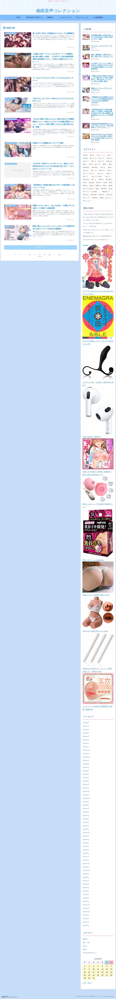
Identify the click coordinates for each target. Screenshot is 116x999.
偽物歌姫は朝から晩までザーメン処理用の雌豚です (97, 236)
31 (94, 978)
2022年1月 (86, 901)
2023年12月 (86, 832)
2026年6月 (86, 729)
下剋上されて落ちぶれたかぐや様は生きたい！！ (97, 239)
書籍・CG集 (86, 942)
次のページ (40, 247)
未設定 (85, 946)
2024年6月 (86, 812)
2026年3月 (86, 740)
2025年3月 (86, 781)
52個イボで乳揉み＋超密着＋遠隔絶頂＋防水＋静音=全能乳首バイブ (97, 473)
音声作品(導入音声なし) (89, 953)
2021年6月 (86, 925)
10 (49, 255)
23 (89, 975)
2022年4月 (86, 891)
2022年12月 (86, 863)
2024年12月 (86, 791)
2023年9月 (86, 839)
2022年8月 (86, 877)
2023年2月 (86, 856)
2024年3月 (86, 822)
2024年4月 (86, 819)
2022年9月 (86, 874)
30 (89, 978)
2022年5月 (86, 887)
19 (59, 255)
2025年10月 (86, 757)
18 (98, 972)
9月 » (90, 983)
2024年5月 (86, 815)
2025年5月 (86, 774)
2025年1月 (86, 788)
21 (111, 972)
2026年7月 (86, 726)
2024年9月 (86, 801)
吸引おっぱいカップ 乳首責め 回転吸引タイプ (97, 505)
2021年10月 (86, 911)
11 (98, 969)
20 (107, 972)
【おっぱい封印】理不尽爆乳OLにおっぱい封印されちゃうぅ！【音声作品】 (97, 225)
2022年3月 (86, 894)
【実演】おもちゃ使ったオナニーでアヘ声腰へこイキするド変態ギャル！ (98, 231)
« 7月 (84, 983)
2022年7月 (86, 880)
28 (111, 975)
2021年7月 (86, 922)
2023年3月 (86, 853)
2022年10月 (86, 870)
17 (94, 972)
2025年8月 (86, 764)
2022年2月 (86, 898)
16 (89, 972)
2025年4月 (86, 777)
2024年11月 (86, 795)
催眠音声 (85, 939)
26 (102, 975)
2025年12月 (86, 750)
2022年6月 (86, 884)
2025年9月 (86, 760)
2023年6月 (86, 843)
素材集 (85, 949)
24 (94, 975)
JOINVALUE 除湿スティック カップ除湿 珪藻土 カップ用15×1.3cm (97, 670)
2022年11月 (86, 867)
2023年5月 (86, 846)
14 (111, 969)
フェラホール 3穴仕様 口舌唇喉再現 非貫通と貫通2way (97, 708)
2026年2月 (86, 743)
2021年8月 (86, 918)
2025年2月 (86, 784)
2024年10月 (86, 798)
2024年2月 (86, 826)
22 (85, 975)
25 (98, 975)
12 (102, 969)
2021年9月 (86, 915)
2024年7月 (86, 808)
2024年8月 (86, 805)
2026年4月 (86, 736)
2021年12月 (86, 905)
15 (85, 972)
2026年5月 (86, 733)
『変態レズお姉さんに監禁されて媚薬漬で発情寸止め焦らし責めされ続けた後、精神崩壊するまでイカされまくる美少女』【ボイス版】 (98, 217)
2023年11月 (86, 836)
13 (107, 969)
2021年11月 (86, 908)
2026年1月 (86, 746)
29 (85, 978)
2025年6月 (86, 771)
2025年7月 (86, 767)
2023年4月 (86, 850)
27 (107, 975)
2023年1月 (86, 860)
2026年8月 (86, 722)
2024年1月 (86, 829)
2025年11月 (86, 753)
